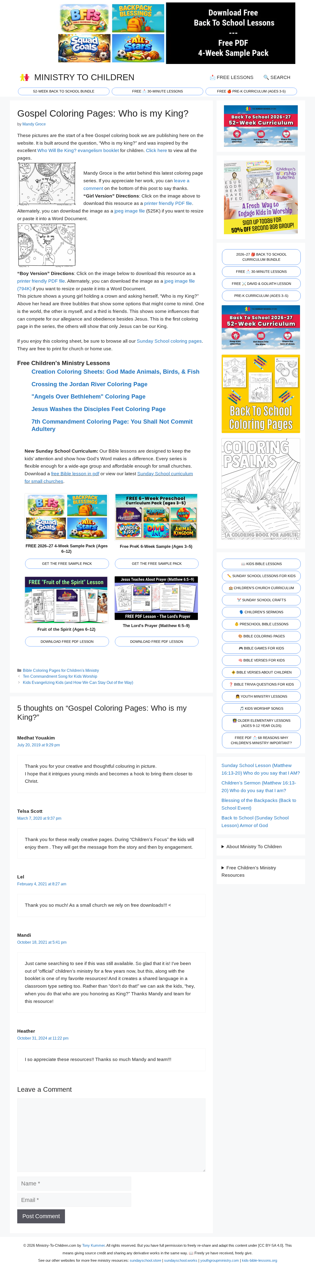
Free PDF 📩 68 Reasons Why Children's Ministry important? (261, 740)
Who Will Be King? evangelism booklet (78, 150)
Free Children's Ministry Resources (248, 871)
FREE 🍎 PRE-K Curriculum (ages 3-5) (251, 91)
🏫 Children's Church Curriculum (261, 588)
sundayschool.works (180, 1260)
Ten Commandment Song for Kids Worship (60, 676)
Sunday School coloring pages (169, 341)
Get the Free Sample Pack (67, 564)
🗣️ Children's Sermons (261, 612)
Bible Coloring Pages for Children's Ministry (61, 670)
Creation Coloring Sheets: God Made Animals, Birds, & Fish (116, 371)
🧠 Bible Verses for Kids (261, 660)
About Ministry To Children (254, 846)
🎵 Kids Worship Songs (261, 708)
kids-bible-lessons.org (259, 1260)
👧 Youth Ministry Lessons (261, 696)
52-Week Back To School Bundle (63, 91)
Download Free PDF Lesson (67, 642)
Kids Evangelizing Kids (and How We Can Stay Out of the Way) (78, 682)
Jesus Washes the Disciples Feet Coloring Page (99, 409)
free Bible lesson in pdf (75, 473)
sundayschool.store (145, 1260)
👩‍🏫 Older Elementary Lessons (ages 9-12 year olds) (261, 723)
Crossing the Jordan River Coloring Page (89, 384)
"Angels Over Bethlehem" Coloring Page (88, 396)
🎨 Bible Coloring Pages (261, 636)
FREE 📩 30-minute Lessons (157, 91)
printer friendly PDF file (168, 203)
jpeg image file (129, 211)
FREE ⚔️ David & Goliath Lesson (261, 284)
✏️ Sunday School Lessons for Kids (261, 576)
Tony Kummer (93, 1245)
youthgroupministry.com (219, 1260)
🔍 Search (276, 77)
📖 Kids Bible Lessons (261, 564)
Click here (156, 150)
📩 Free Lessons (231, 77)
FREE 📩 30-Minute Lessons (261, 272)
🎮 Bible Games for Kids (261, 648)
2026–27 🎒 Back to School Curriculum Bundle (261, 256)
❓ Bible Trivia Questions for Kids (261, 684)
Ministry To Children (84, 77)
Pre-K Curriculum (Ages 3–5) (261, 296)
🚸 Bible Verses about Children (261, 672)
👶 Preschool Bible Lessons (261, 624)
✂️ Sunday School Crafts (261, 600)
